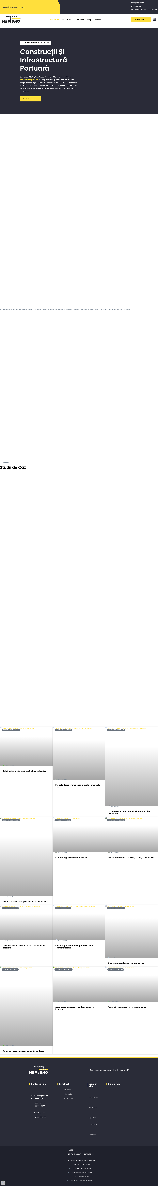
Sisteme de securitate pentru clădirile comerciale (25, 901)
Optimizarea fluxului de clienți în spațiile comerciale (131, 857)
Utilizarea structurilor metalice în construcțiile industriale (129, 812)
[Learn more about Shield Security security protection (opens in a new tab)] (3, 1183)
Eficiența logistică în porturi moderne (72, 857)
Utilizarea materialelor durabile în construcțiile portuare (24, 946)
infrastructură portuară (29, 80)
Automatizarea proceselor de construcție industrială (74, 1008)
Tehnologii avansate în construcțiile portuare (23, 1051)
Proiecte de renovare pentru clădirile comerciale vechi (77, 786)
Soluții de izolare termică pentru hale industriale (24, 771)
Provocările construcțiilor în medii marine (127, 1007)
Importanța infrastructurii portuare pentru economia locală (74, 946)
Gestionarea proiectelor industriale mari (126, 963)
